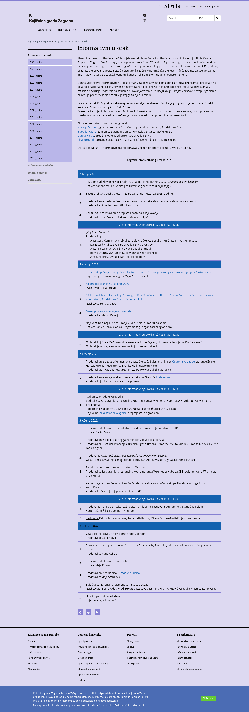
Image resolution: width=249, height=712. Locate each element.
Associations (93, 30)
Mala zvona (163, 377)
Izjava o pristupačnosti (89, 674)
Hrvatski (190, 6)
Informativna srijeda (40, 165)
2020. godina (36, 96)
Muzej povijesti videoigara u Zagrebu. (109, 311)
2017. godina (36, 117)
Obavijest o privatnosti (89, 668)
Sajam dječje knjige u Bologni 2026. (108, 284)
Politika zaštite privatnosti (129, 705)
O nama (32, 641)
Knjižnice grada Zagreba (39, 41)
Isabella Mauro (87, 131)
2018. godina (36, 110)
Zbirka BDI (34, 180)
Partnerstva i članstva (39, 657)
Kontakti (32, 663)
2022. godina (36, 82)
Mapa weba (34, 668)
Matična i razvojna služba (189, 641)
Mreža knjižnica (85, 657)
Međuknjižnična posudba (189, 668)
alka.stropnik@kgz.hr (113, 413)
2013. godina (36, 144)
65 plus (130, 646)
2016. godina (36, 123)
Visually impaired (209, 6)
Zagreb (114, 30)
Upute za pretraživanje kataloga (93, 663)
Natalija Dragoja (88, 127)
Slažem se (208, 698)
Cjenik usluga (84, 652)
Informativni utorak (78, 41)
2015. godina (36, 130)
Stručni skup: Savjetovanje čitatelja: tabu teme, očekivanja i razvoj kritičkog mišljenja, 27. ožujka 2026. (150, 272)
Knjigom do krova (136, 652)
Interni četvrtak (37, 172)
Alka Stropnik (86, 140)
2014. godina (36, 137)
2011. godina (36, 158)
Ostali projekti (134, 663)
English (81, 680)
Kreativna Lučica (129, 573)
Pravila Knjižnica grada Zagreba (93, 646)
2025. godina (36, 62)
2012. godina (36, 151)
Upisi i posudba (85, 641)
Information (67, 30)
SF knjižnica (133, 641)
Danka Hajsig (86, 135)
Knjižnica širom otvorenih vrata (142, 657)
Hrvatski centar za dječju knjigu (43, 646)
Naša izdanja (34, 652)
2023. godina (36, 75)
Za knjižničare (60, 41)
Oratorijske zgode (183, 361)
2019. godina (36, 103)
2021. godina (36, 89)
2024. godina (36, 69)
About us (44, 30)
